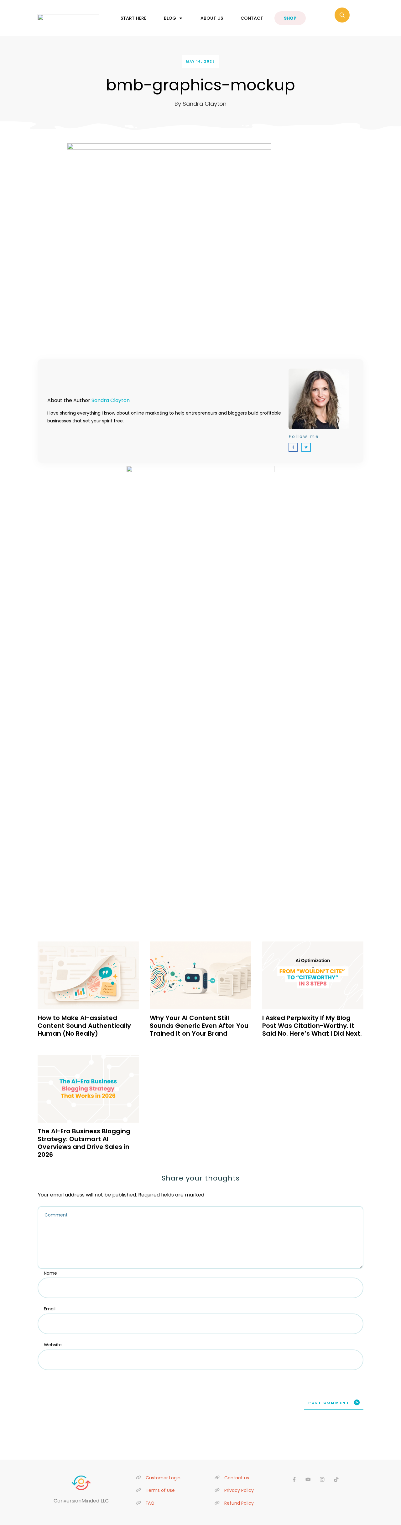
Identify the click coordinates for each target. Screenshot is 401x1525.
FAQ (150, 1503)
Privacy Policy (239, 1490)
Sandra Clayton (110, 400)
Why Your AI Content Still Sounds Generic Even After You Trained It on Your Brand (199, 1025)
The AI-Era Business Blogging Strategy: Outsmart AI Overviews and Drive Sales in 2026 (84, 1143)
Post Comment (329, 1402)
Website (53, 1345)
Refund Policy (239, 1503)
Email (49, 1309)
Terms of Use (160, 1490)
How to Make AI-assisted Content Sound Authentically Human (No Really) (84, 1025)
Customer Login (163, 1478)
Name (50, 1273)
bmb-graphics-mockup (200, 85)
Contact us (236, 1478)
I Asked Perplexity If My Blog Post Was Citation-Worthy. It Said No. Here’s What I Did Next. (312, 1025)
